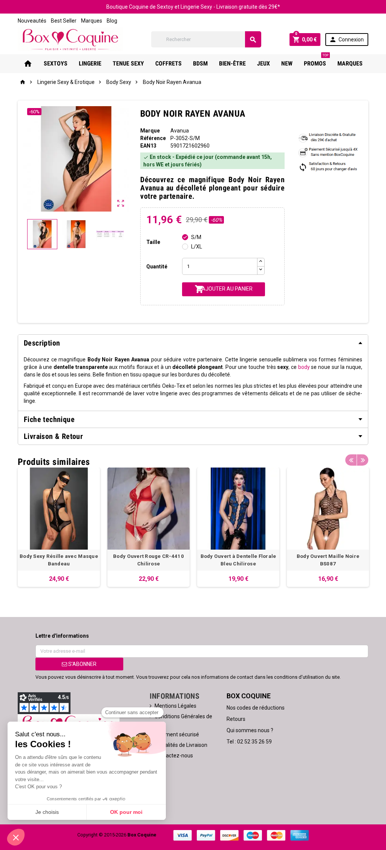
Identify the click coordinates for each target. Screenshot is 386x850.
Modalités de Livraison (181, 745)
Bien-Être (232, 63)
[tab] (193, 343)
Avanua (179, 131)
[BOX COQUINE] (70, 39)
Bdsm (200, 63)
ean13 (148, 146)
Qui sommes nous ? (250, 730)
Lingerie (90, 63)
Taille (153, 242)
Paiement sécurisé (177, 734)
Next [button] (362, 460)
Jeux (263, 63)
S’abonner (81, 664)
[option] (59, 527)
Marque (150, 131)
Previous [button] (351, 460)
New (287, 63)
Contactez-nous (174, 756)
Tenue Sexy (128, 63)
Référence (153, 138)
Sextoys (55, 63)
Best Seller (64, 21)
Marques (91, 21)
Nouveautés (32, 21)
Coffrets (168, 63)
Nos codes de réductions (256, 708)
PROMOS (316, 60)
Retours (236, 719)
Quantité (156, 267)
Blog (112, 21)
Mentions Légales (175, 706)
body (304, 367)
